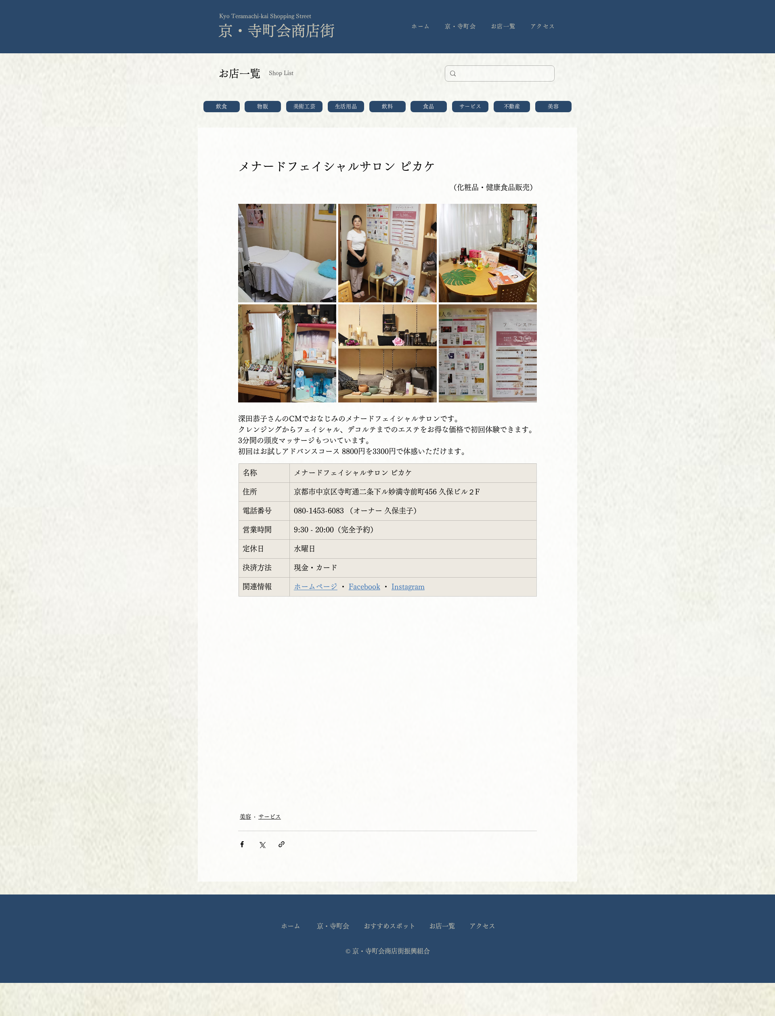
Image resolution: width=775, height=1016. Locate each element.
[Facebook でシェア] (242, 844)
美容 (245, 816)
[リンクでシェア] (281, 844)
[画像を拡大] (287, 253)
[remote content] (387, 700)
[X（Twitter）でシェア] (262, 844)
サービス (269, 816)
